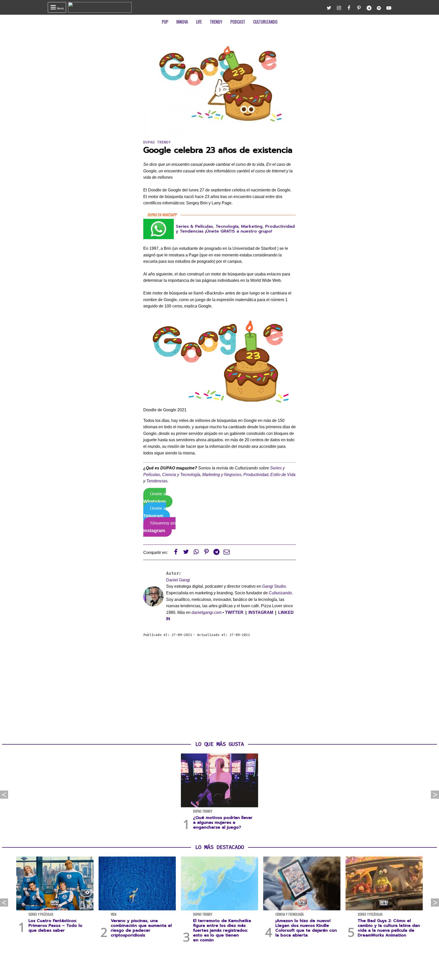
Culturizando (280, 593)
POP (165, 22)
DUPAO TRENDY (157, 142)
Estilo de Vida (282, 474)
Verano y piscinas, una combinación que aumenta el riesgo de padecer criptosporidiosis (141, 928)
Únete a (154, 497)
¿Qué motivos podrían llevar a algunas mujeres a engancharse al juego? (223, 822)
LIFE (199, 22)
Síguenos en (159, 527)
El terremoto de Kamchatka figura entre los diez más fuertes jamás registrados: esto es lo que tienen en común (222, 930)
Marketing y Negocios (221, 474)
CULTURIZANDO (265, 22)
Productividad (255, 474)
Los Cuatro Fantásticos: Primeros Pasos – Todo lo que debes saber (55, 925)
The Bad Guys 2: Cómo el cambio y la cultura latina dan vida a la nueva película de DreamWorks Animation (389, 928)
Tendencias (156, 481)
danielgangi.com (207, 612)
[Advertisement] (219, 689)
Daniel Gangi (178, 580)
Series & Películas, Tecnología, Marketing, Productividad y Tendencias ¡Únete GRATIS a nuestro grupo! (235, 228)
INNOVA (182, 22)
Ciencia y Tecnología (181, 474)
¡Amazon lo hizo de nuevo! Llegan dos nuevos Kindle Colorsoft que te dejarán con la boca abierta (306, 928)
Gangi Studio (274, 586)
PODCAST (237, 22)
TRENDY (216, 22)
